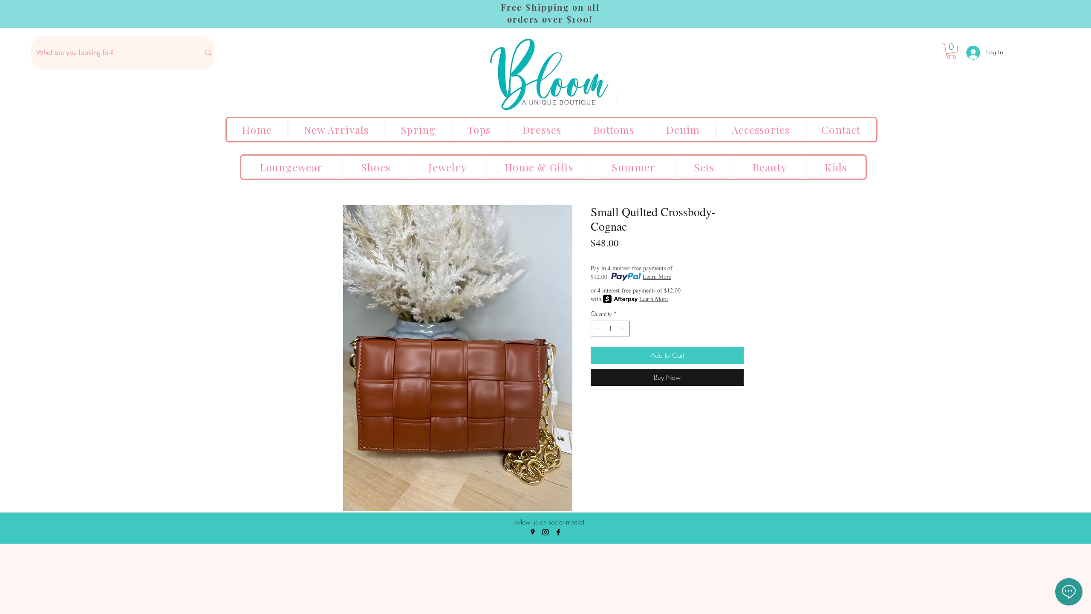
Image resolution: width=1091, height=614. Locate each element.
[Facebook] (558, 532)
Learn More (657, 276)
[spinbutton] (610, 328)
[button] (951, 51)
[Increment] (623, 328)
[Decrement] (597, 328)
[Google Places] (532, 532)
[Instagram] (545, 532)
